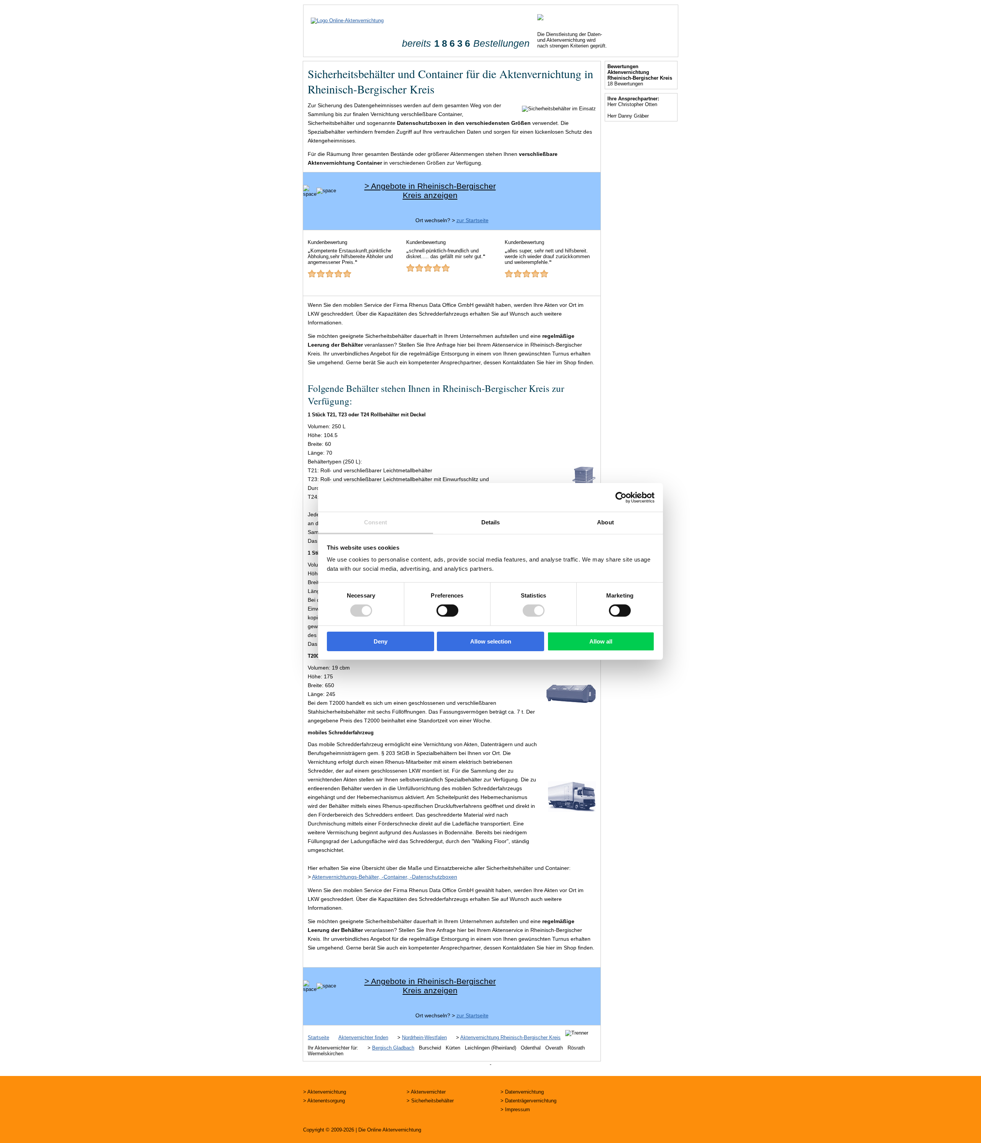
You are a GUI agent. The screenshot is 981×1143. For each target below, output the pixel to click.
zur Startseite (472, 220)
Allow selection (490, 641)
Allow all (600, 641)
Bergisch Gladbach (393, 1048)
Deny (380, 641)
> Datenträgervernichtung (528, 1101)
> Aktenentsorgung (324, 1101)
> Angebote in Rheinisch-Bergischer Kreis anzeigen (430, 191)
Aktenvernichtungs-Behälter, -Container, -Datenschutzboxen (384, 877)
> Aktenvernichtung (324, 1092)
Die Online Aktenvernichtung (389, 1130)
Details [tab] (490, 522)
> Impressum (515, 1109)
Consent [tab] (375, 522)
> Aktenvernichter (426, 1092)
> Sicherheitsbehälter (430, 1101)
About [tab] (605, 522)
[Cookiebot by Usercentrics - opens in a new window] (621, 497)
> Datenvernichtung (522, 1092)
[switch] (447, 610)
